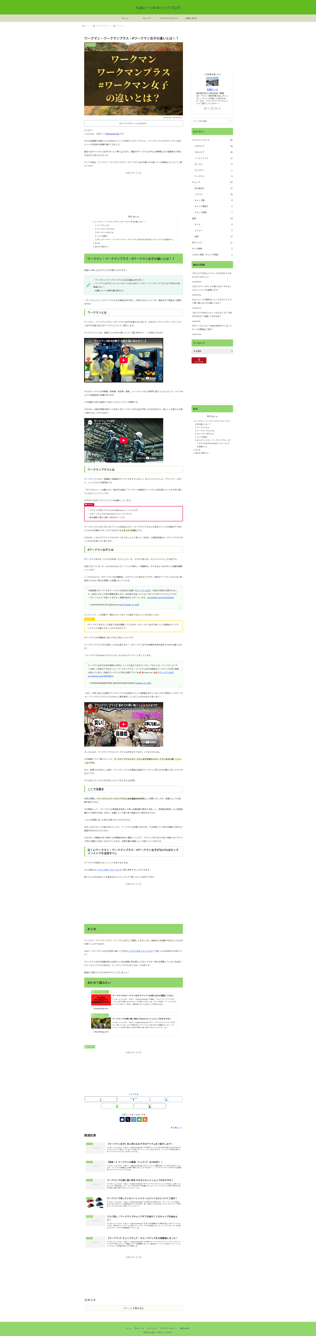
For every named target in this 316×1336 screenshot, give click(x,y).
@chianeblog (113, 133)
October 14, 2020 (131, 604)
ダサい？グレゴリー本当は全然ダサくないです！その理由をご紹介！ (212, 327)
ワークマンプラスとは (105, 228)
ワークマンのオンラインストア (108, 869)
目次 (130, 216)
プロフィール (139, 1328)
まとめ (97, 243)
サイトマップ (152, 1328)
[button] (150, 1106)
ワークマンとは (103, 225)
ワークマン (90, 1047)
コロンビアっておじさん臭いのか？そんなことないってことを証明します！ (211, 288)
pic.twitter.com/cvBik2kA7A (100, 675)
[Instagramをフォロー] (133, 1119)
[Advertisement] (133, 192)
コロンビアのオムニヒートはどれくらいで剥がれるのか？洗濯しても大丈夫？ (212, 314)
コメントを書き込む (133, 1308)
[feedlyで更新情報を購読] (139, 1119)
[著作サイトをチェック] (122, 1119)
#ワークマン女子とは (105, 232)
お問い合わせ (185, 1328)
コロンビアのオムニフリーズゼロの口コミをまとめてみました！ (211, 275)
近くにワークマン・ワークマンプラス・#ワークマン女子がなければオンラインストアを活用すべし (135, 239)
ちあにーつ (212, 89)
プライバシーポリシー (168, 1328)
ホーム (128, 1328)
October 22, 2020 (143, 683)
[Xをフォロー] (127, 1119)
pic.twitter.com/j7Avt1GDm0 (160, 597)
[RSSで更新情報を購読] (144, 1119)
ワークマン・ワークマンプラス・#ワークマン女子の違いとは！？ (120, 221)
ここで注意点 (102, 236)
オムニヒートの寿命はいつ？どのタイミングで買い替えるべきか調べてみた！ (212, 301)
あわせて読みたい (102, 246)
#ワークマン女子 (142, 590)
